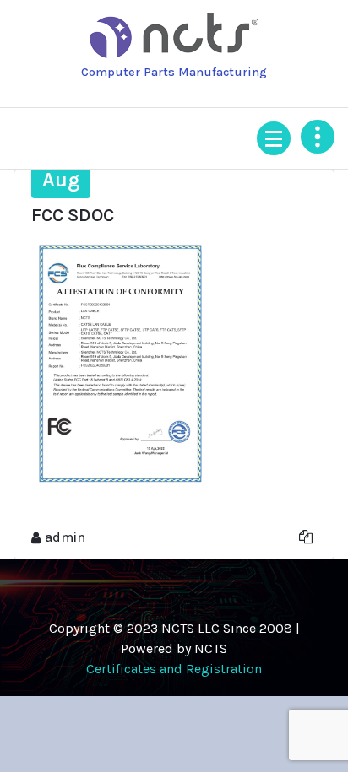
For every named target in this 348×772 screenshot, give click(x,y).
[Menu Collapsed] (274, 138)
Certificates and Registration (174, 669)
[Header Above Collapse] (317, 137)
